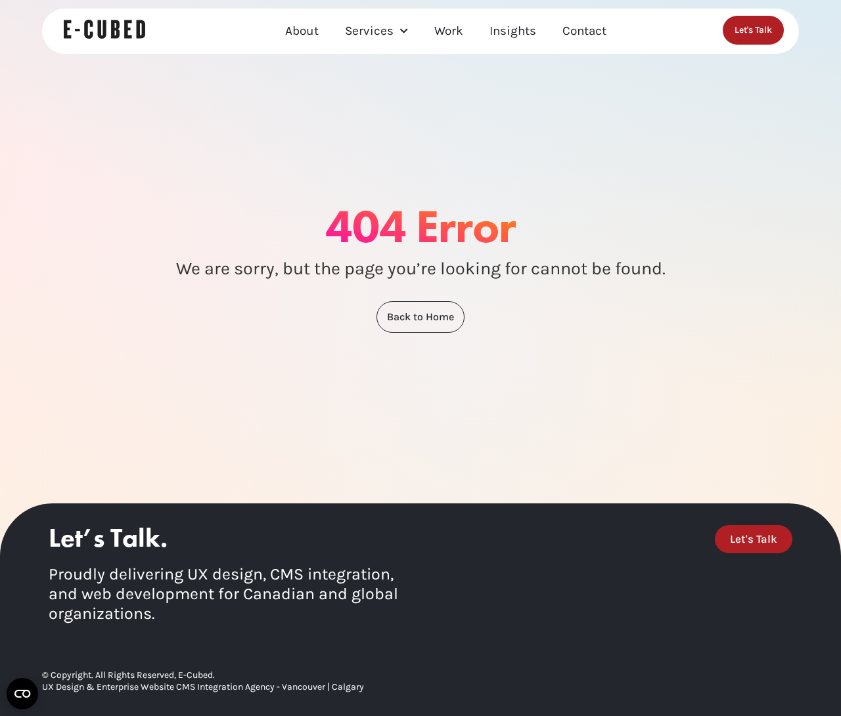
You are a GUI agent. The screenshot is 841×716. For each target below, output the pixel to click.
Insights (512, 31)
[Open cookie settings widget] (22, 693)
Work (448, 31)
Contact (584, 31)
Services (369, 31)
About (302, 31)
